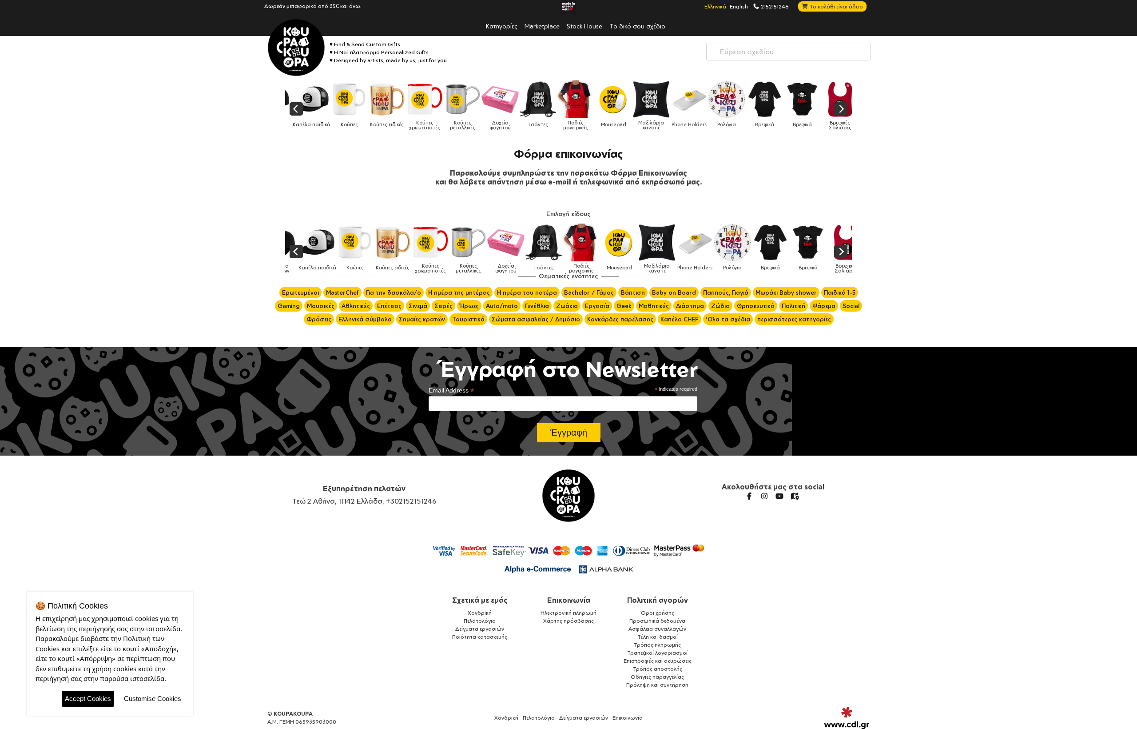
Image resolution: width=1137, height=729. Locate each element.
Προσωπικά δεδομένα (657, 620)
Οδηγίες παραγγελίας (657, 676)
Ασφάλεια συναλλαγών (657, 628)
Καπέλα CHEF (679, 319)
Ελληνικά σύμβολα (365, 319)
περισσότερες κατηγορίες (794, 319)
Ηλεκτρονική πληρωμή (568, 612)
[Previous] (296, 109)
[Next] (840, 109)
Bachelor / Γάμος (589, 292)
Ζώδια (720, 305)
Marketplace (542, 26)
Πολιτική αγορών (657, 600)
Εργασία (597, 305)
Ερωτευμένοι (300, 292)
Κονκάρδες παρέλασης (620, 319)
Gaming (289, 305)
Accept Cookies (88, 698)
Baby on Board (674, 292)
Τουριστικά (468, 319)
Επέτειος (389, 305)
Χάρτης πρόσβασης (568, 620)
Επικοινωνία (568, 600)
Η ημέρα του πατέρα (527, 292)
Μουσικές (320, 305)
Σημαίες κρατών (422, 319)
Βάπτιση (633, 292)
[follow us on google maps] (794, 496)
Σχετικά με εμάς (480, 600)
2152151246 (774, 6)
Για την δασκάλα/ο (393, 292)
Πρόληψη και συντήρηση (657, 684)
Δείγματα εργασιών (479, 628)
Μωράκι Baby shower (786, 292)
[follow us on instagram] (764, 496)
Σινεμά (418, 305)
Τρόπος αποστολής (657, 668)
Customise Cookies (152, 698)
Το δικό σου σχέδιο (637, 26)
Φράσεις (318, 319)
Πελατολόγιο (480, 620)
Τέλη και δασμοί (657, 636)
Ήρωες (469, 305)
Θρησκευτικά (756, 305)
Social (851, 305)
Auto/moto (502, 305)
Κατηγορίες (501, 26)
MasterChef (342, 292)
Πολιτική (793, 305)
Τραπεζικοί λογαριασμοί (657, 652)
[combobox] (788, 51)
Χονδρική (480, 612)
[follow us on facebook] (749, 496)
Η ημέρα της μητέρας (459, 292)
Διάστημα (690, 305)
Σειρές (443, 305)
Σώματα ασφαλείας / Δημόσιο (536, 319)
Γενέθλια (537, 305)
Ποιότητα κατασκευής (479, 636)
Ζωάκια (567, 305)
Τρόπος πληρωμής (657, 644)
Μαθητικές (654, 305)
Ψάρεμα (823, 305)
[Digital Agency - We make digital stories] (847, 718)
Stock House (584, 26)
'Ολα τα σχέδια (728, 319)
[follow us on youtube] (779, 496)
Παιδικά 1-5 (839, 292)
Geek (624, 305)
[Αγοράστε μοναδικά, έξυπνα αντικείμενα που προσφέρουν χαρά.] (296, 47)
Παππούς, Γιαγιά (725, 292)
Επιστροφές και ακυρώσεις (658, 660)
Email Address (451, 390)
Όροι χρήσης (657, 612)
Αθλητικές (356, 305)
